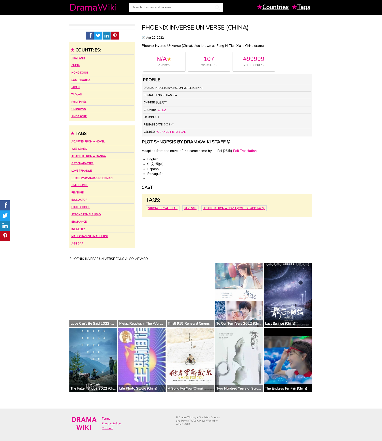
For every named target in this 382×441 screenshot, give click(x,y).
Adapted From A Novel (88, 141)
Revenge (77, 192)
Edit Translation (245, 150)
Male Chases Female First (89, 236)
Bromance (79, 221)
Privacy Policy (111, 423)
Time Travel (79, 185)
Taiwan (76, 94)
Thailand (78, 58)
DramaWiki (93, 7)
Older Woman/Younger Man (92, 178)
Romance (162, 132)
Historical (177, 132)
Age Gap (77, 243)
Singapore (79, 116)
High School (80, 207)
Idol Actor (79, 200)
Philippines (78, 102)
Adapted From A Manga (88, 156)
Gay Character (82, 163)
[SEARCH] (217, 7)
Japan (75, 87)
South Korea (80, 80)
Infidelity (78, 229)
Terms (106, 418)
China (75, 65)
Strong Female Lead (86, 214)
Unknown (78, 109)
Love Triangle (81, 170)
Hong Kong (79, 72)
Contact (107, 428)
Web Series (79, 149)
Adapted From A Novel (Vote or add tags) (234, 208)
